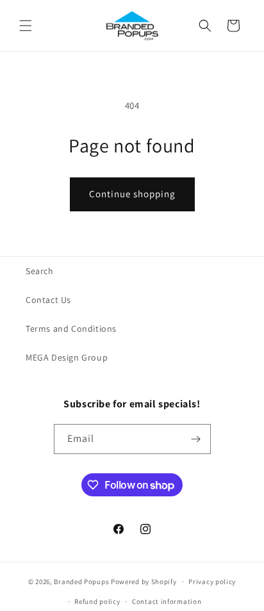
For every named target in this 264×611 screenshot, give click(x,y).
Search (40, 271)
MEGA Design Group (67, 357)
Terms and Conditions (71, 328)
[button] (26, 26)
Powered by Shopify (144, 581)
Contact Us (48, 300)
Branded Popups (81, 581)
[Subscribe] (196, 439)
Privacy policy (212, 581)
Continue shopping (132, 194)
